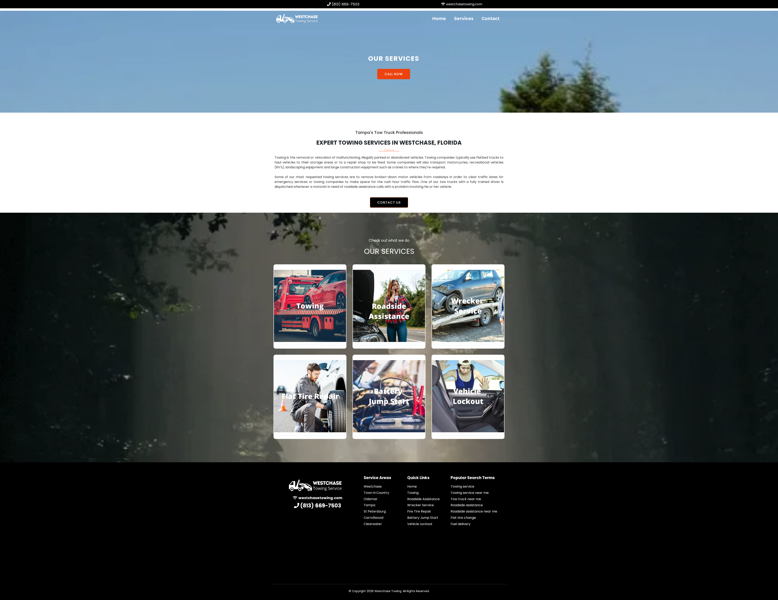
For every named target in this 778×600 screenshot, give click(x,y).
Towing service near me (470, 492)
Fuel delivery (460, 524)
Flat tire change (463, 517)
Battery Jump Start (422, 517)
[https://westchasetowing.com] (297, 18)
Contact (490, 18)
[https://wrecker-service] (468, 306)
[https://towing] (310, 306)
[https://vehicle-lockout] (468, 396)
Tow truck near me (466, 499)
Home (439, 18)
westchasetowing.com (464, 4)
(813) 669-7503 (345, 4)
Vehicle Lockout (419, 524)
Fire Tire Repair (419, 511)
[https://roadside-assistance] (389, 306)
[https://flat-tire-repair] (310, 396)
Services (463, 18)
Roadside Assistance (423, 499)
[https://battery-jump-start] (389, 396)
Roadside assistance (467, 505)
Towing (413, 492)
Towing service (462, 486)
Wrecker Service (420, 505)
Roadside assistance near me (474, 511)
